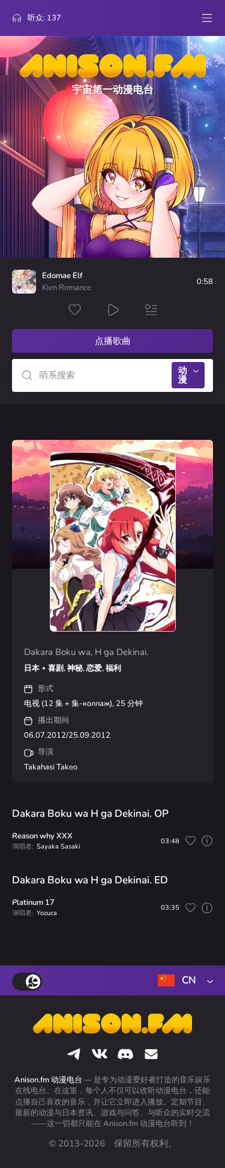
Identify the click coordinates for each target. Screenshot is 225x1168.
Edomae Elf (62, 276)
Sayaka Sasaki (58, 846)
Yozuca (47, 913)
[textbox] (183, 980)
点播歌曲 (113, 341)
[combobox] (183, 980)
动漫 (182, 374)
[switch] (27, 982)
